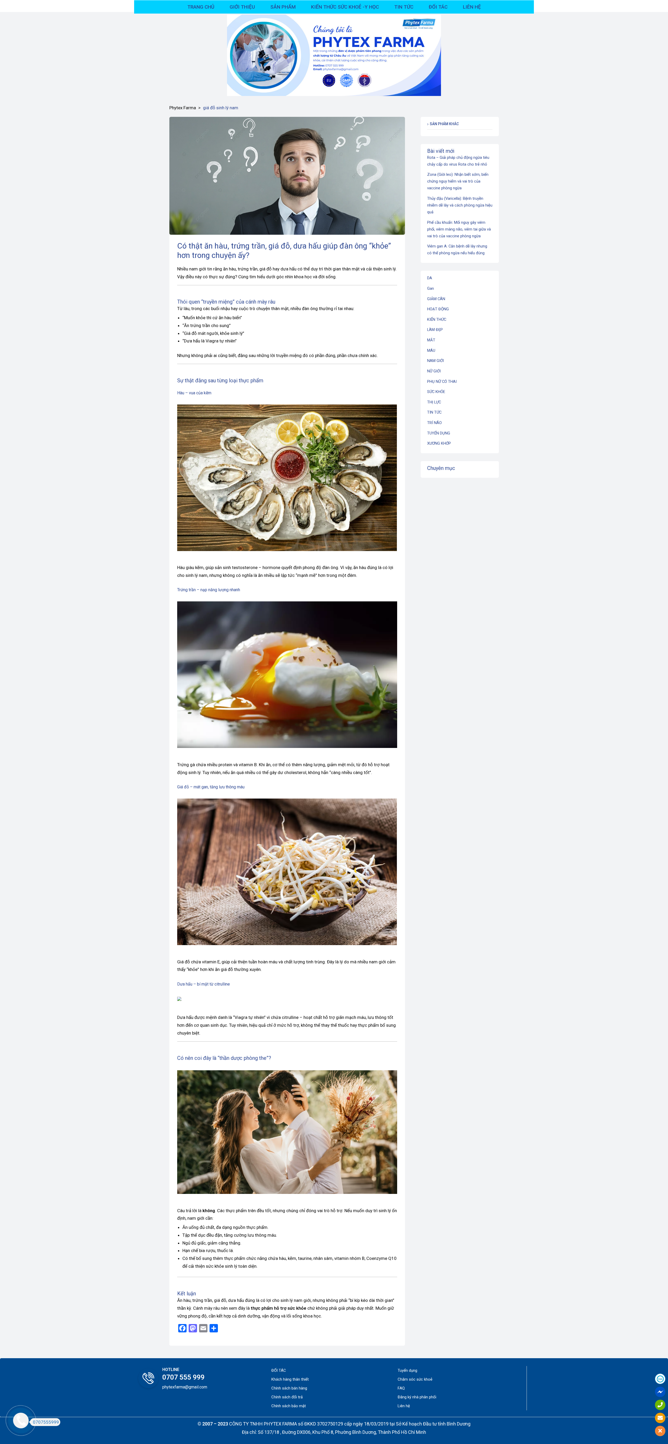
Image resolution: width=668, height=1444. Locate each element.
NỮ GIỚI (434, 371)
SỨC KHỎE (436, 391)
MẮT (431, 340)
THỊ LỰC (434, 402)
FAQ (401, 1388)
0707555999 (46, 1422)
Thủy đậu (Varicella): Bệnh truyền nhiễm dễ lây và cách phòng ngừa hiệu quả (459, 205)
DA (429, 278)
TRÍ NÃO (434, 422)
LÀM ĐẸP (435, 329)
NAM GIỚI (435, 360)
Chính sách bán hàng (289, 1388)
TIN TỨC (434, 412)
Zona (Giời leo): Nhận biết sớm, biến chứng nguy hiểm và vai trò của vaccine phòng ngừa (457, 181)
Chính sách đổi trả (287, 1397)
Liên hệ (404, 1406)
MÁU (431, 350)
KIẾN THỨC (436, 319)
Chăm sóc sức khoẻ (415, 1379)
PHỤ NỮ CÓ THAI (442, 381)
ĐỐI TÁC (278, 1370)
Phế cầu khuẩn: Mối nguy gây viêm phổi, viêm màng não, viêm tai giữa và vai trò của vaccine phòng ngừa (459, 229)
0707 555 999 (183, 1377)
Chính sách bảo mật (288, 1406)
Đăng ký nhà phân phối (417, 1397)
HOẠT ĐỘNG (438, 309)
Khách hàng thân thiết (290, 1379)
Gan (430, 288)
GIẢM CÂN (436, 299)
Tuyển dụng (407, 1370)
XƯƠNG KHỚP (439, 443)
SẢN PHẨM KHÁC (444, 124)
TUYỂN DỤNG (438, 433)
